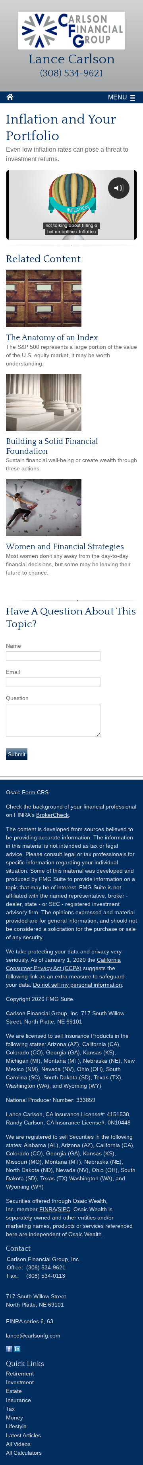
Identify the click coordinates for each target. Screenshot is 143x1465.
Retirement (20, 1373)
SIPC (64, 1209)
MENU (117, 97)
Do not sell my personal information (77, 985)
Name (13, 646)
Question (17, 698)
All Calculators (24, 1453)
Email (13, 672)
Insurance (18, 1400)
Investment (20, 1382)
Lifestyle (16, 1426)
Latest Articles (23, 1435)
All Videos (18, 1444)
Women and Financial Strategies (65, 546)
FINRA (47, 1209)
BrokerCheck (52, 815)
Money (14, 1417)
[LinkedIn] (17, 1350)
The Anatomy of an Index (52, 337)
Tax (10, 1409)
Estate (14, 1391)
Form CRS (35, 792)
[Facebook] (9, 1350)
